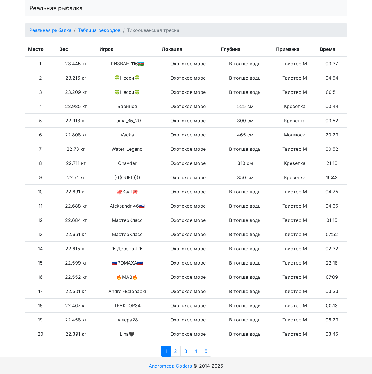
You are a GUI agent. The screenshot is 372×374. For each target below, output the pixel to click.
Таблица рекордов (99, 30)
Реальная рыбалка (56, 8)
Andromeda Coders (170, 366)
